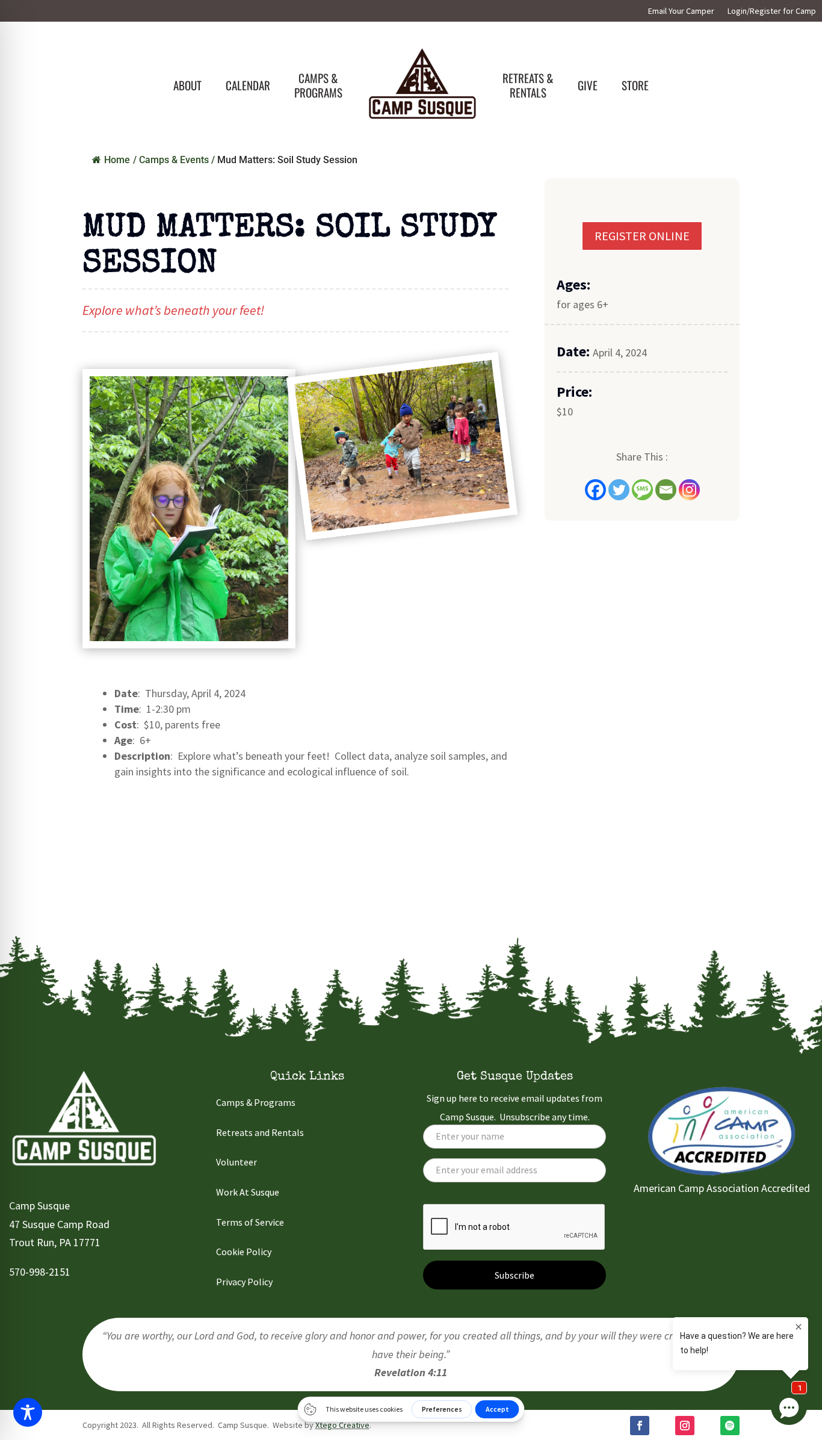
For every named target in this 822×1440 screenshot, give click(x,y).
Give (588, 84)
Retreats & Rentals (528, 85)
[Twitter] (618, 489)
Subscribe (514, 1275)
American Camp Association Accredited (722, 1188)
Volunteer (236, 1162)
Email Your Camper (681, 11)
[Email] (665, 489)
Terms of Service (250, 1222)
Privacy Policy (244, 1282)
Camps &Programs (318, 85)
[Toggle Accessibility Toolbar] (27, 1412)
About (187, 84)
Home (117, 160)
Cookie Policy (243, 1252)
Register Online (642, 235)
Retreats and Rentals (260, 1132)
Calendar (248, 84)
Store (635, 84)
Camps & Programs (255, 1102)
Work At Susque (247, 1192)
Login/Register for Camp (772, 11)
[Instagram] (689, 489)
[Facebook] (595, 489)
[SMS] (642, 489)
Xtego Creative (342, 1425)
